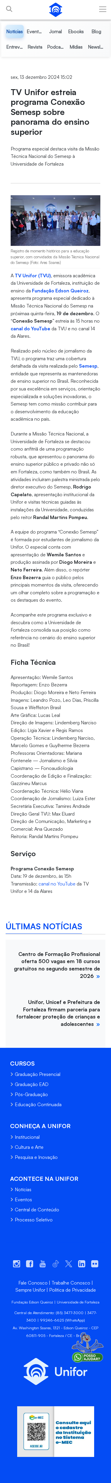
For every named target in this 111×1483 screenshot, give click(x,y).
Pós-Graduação (31, 1094)
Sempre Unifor (30, 1290)
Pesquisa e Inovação (36, 1157)
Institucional (27, 1137)
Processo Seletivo (34, 1220)
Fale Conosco (33, 1283)
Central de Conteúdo (37, 1210)
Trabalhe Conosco (71, 1283)
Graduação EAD (32, 1084)
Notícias (23, 1189)
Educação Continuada (38, 1104)
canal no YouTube (56, 884)
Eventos (23, 1199)
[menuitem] (15, 31)
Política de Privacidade (72, 1290)
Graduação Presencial (37, 1074)
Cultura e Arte (29, 1147)
